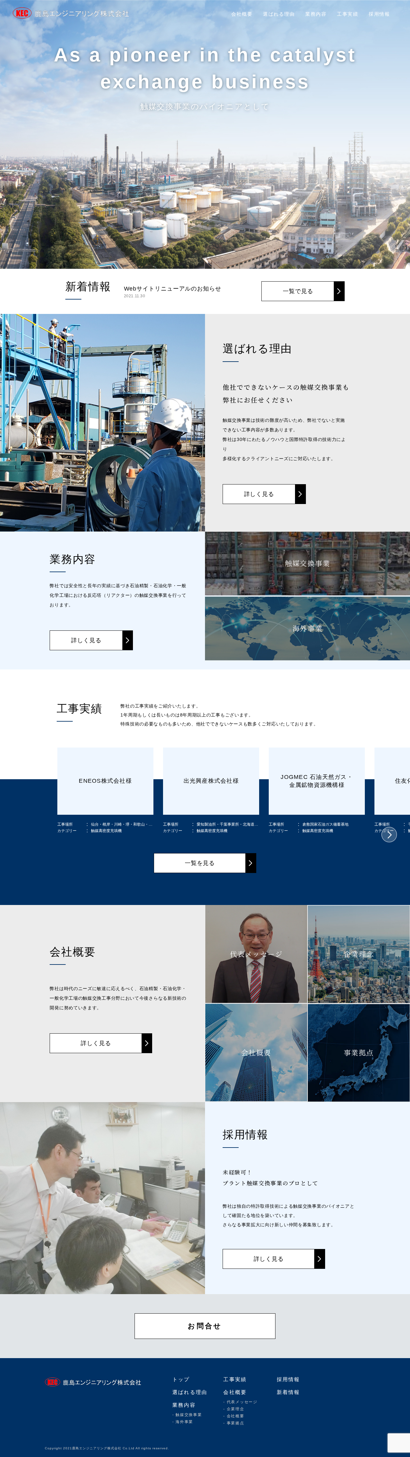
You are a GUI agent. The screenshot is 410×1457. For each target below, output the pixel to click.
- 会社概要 (233, 1416)
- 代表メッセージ (240, 1402)
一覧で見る (298, 291)
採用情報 (379, 14)
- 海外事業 (182, 1422)
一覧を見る (200, 863)
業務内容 (315, 14)
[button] (389, 834)
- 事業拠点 (233, 1423)
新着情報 (288, 1392)
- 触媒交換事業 (187, 1415)
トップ (181, 1379)
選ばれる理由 (279, 14)
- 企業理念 (233, 1409)
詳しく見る (259, 494)
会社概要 (241, 14)
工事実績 (347, 14)
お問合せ (205, 1326)
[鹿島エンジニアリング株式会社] (74, 13)
